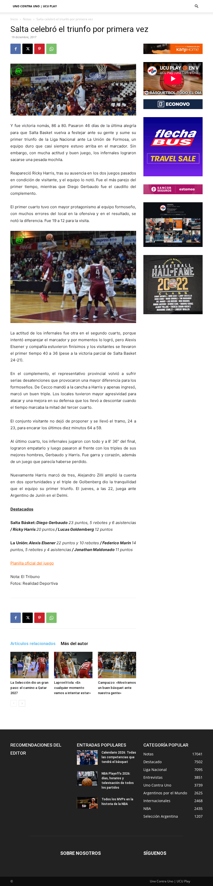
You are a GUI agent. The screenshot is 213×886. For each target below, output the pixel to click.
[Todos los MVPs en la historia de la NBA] (87, 803)
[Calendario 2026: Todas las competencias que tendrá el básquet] (87, 757)
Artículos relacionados (33, 643)
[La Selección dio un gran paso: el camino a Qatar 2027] (29, 665)
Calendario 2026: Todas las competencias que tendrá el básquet (119, 757)
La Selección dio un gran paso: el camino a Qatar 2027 (29, 688)
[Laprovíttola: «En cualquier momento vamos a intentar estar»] (73, 665)
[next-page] (22, 703)
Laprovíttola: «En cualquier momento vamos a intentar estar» (72, 688)
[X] (27, 49)
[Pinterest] (39, 49)
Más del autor (74, 643)
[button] (196, 6)
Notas (27, 19)
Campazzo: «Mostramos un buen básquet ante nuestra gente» (117, 688)
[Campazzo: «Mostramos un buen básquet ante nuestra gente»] (117, 665)
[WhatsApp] (51, 49)
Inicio (14, 19)
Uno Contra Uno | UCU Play (35, 6)
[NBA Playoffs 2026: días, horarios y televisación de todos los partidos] (87, 778)
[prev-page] (13, 703)
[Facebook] (15, 49)
